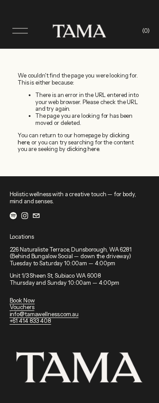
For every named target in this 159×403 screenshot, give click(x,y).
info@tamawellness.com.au (44, 314)
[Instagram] (24, 215)
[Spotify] (13, 215)
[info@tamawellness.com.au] (36, 215)
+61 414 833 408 (30, 321)
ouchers (23, 307)
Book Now (22, 300)
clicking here (83, 148)
